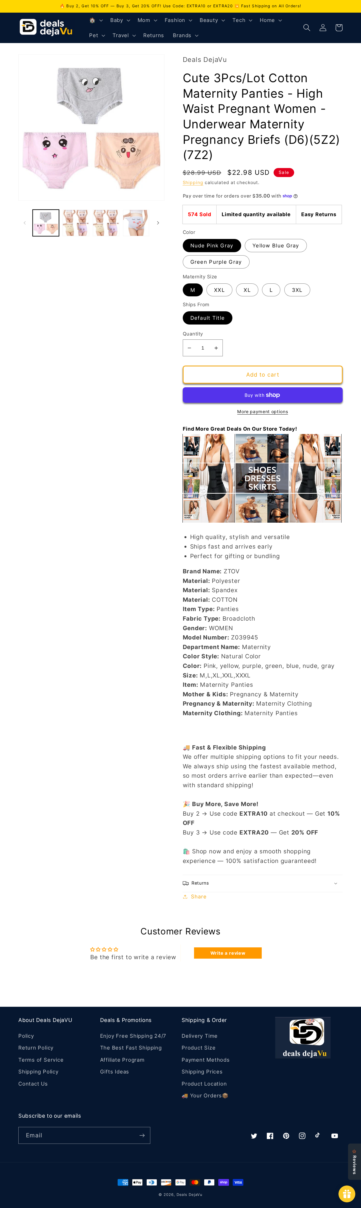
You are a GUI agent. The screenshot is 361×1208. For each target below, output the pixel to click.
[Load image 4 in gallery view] (136, 223)
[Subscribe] (142, 1135)
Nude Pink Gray (212, 245)
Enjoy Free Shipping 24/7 (133, 1036)
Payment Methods (206, 1060)
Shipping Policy (38, 1071)
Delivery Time (200, 1036)
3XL (297, 290)
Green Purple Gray (216, 262)
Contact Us (33, 1084)
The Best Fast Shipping (131, 1047)
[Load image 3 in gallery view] (106, 223)
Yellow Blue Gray (275, 245)
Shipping (193, 182)
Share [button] (198, 896)
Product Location (204, 1084)
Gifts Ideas (114, 1071)
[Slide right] (158, 223)
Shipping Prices (202, 1071)
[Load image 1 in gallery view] (46, 223)
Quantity (193, 334)
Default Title (207, 318)
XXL (219, 290)
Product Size (198, 1047)
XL (247, 290)
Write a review (228, 953)
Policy (26, 1036)
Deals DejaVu (189, 1194)
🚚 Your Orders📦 (205, 1095)
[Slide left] (24, 223)
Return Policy (36, 1047)
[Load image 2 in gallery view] (76, 223)
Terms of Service (40, 1060)
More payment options (262, 411)
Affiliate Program (122, 1060)
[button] (95, 20)
